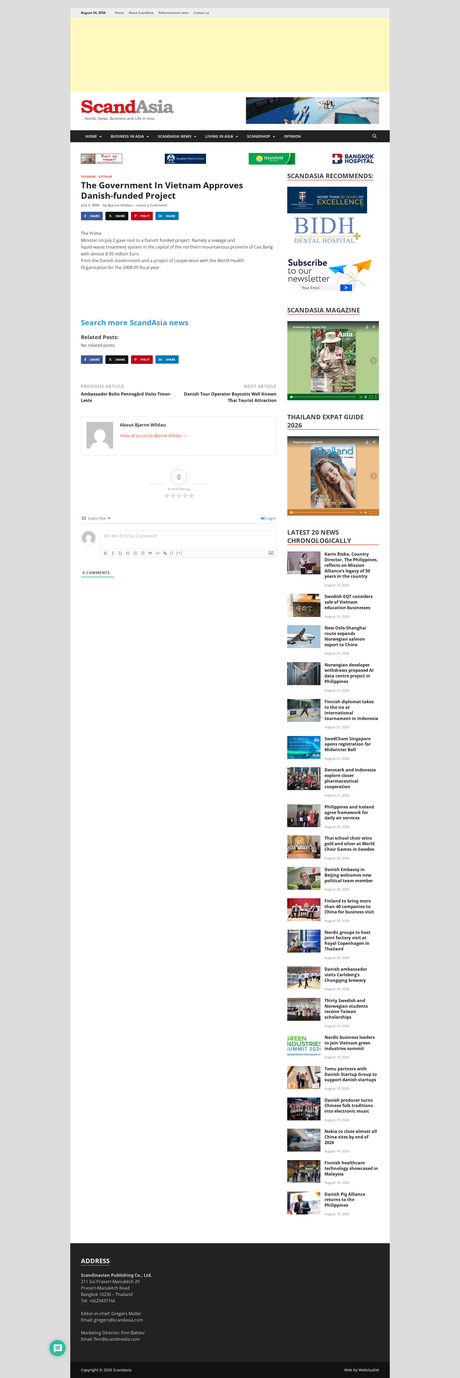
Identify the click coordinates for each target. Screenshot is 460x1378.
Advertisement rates (173, 12)
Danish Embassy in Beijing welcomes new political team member (349, 875)
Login (270, 518)
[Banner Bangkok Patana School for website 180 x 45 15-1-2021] (185, 162)
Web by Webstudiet (361, 1369)
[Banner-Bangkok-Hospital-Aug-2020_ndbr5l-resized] (353, 162)
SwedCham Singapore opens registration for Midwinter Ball (348, 744)
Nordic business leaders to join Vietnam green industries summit (350, 1042)
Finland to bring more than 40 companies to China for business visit (349, 906)
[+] (179, 553)
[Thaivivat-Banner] (272, 163)
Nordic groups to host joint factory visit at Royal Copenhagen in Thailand (348, 940)
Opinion (292, 136)
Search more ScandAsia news (134, 322)
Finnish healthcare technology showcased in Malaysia (351, 1168)
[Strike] (128, 553)
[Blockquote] (150, 553)
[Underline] (120, 553)
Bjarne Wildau (120, 205)
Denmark (88, 176)
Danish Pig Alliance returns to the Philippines (345, 1199)
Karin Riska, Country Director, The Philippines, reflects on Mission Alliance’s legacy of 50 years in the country (351, 565)
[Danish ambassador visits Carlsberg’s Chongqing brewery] (304, 970)
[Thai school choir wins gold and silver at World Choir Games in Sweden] (304, 839)
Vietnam (105, 176)
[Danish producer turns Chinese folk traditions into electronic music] (304, 1101)
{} (172, 553)
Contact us (201, 12)
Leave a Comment (151, 205)
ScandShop (258, 136)
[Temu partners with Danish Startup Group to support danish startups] (304, 1069)
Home (119, 12)
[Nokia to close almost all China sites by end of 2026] (304, 1132)
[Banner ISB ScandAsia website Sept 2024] (312, 122)
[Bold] (105, 553)
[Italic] (113, 553)
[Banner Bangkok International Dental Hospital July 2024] (327, 242)
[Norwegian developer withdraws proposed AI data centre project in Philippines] (304, 665)
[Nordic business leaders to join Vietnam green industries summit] (304, 1038)
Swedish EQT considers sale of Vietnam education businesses (349, 602)
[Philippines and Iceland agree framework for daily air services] (304, 807)
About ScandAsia (141, 12)
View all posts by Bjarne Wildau (153, 435)
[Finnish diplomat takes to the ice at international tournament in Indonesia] (304, 702)
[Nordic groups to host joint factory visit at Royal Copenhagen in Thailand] (304, 933)
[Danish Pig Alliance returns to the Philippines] (304, 1195)
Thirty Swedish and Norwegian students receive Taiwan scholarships (346, 1009)
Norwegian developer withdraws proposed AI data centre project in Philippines (349, 673)
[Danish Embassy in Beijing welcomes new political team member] (304, 870)
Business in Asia (127, 136)
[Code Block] (157, 553)
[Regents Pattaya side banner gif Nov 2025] (327, 212)
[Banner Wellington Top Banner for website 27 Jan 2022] (101, 162)
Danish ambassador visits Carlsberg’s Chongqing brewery (346, 974)
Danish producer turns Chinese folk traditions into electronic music (349, 1105)
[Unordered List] (142, 553)
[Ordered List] (135, 553)
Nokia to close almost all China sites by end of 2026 (351, 1136)
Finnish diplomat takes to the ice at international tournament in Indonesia (351, 710)
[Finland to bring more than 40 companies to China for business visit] (304, 901)
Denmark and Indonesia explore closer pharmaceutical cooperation (350, 778)
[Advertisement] (230, 54)
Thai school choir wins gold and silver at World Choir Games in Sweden (350, 843)
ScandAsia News (174, 136)
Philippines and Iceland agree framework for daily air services (349, 812)
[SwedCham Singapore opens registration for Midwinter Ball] (304, 739)
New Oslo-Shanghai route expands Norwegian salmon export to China (345, 636)
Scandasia (122, 1369)
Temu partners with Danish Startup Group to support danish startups (351, 1074)
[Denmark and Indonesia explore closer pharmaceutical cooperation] (304, 770)
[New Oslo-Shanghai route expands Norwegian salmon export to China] (304, 628)
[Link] (165, 553)
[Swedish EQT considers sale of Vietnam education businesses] (304, 597)
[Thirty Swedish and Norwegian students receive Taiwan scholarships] (304, 1001)
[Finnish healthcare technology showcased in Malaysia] (304, 1163)
